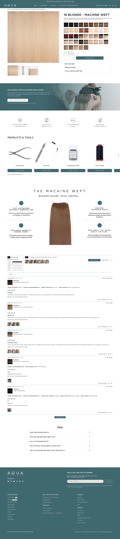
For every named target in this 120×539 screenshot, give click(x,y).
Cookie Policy (94, 531)
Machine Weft (11, 504)
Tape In (9, 511)
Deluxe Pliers (20, 165)
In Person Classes (46, 508)
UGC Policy (80, 520)
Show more (59, 417)
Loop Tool (46, 165)
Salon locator (81, 499)
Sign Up (109, 481)
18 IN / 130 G (71, 54)
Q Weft (9, 499)
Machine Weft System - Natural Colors (21, 9)
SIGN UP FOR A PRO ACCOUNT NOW (17, 100)
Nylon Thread (99, 165)
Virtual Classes (46, 510)
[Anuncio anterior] (3, 1)
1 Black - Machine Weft (19, 390)
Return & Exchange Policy (84, 517)
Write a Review (94, 260)
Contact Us (80, 510)
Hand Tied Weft (11, 509)
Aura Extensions (46, 499)
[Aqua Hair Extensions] (10, 5)
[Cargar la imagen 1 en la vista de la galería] (13, 70)
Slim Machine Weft (12, 502)
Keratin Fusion (11, 514)
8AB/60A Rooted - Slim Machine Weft (23, 334)
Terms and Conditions (86, 531)
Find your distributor (83, 502)
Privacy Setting (81, 522)
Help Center (81, 513)
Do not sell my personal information (105, 531)
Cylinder (10, 516)
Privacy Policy (78, 531)
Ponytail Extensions (47, 502)
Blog (79, 504)
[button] (36, 5)
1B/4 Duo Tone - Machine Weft (21, 361)
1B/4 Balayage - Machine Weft (20, 282)
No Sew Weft (11, 497)
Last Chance (11, 519)
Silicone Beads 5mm (73, 165)
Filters (11, 274)
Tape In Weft (11, 507)
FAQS (79, 515)
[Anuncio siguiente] (116, 1)
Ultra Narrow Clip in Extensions (50, 497)
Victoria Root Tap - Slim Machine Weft (23, 307)
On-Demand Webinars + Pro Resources (52, 513)
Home (9, 9)
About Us (80, 497)
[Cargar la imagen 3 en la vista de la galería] (33, 70)
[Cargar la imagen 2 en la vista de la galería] (23, 70)
